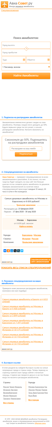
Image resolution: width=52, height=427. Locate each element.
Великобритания (10, 393)
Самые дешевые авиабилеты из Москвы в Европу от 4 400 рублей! (22, 307)
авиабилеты (21, 5)
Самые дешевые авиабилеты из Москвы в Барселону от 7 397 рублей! (22, 321)
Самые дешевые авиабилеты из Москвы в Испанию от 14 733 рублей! (22, 336)
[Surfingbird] (21, 250)
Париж (44, 390)
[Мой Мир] (11, 250)
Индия (6, 396)
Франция (13, 396)
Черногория (16, 399)
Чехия (11, 387)
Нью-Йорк (32, 396)
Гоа (46, 387)
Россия (35, 239)
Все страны (8, 403)
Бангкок (40, 393)
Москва (37, 235)
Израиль (18, 387)
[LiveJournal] (18, 250)
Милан (38, 390)
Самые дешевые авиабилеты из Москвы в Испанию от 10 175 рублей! (22, 329)
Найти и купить (26, 227)
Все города (33, 400)
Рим (46, 393)
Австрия (14, 390)
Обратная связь (40, 423)
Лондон (31, 390)
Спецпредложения (10, 10)
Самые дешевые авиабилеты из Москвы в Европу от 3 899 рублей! (22, 314)
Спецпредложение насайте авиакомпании (40, 261)
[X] (15, 250)
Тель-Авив (32, 393)
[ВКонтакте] (5, 250)
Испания (26, 239)
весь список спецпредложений (26, 268)
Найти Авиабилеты (26, 75)
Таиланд (6, 399)
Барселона (27, 235)
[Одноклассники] (8, 250)
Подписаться (26, 154)
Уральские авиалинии (32, 242)
